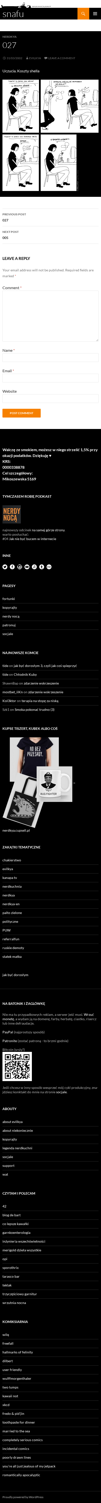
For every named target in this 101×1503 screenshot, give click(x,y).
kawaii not (10, 1396)
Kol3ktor (9, 701)
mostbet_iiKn (12, 692)
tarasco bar (11, 1276)
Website (9, 391)
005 (10, 235)
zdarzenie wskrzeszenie (41, 683)
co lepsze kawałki (15, 1224)
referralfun (10, 939)
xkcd (6, 1405)
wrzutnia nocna (14, 1303)
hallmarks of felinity (17, 1352)
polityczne (10, 921)
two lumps (10, 1387)
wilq (5, 1334)
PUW (6, 930)
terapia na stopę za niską (40, 701)
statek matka (12, 956)
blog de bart (11, 1215)
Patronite (9, 1041)
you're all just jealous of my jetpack (28, 1466)
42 (4, 1206)
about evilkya (12, 1122)
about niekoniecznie (17, 1130)
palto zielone (12, 913)
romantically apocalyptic (21, 1475)
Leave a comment (61, 58)
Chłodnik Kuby (25, 674)
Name (8, 350)
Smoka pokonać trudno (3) (34, 709)
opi (4, 1259)
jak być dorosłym (15, 975)
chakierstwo (11, 860)
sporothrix (10, 1267)
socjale (7, 634)
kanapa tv (9, 877)
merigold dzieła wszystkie (21, 1250)
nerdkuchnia (12, 886)
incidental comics (15, 1448)
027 (14, 217)
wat (5, 1174)
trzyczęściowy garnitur (19, 1294)
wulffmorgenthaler (16, 1378)
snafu (13, 13)
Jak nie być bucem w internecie (32, 539)
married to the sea (16, 1431)
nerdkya (9, 36)
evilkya (35, 58)
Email (8, 370)
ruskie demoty (13, 948)
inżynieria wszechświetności (23, 1241)
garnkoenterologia (16, 1232)
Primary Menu (95, 13)
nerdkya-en (11, 904)
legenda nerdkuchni (17, 1148)
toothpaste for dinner (18, 1422)
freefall (7, 1343)
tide (5, 666)
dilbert (7, 1361)
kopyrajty (9, 607)
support (8, 1165)
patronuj (9, 625)
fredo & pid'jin (13, 1413)
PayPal (7, 1032)
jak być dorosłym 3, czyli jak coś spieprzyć (45, 666)
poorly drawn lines (16, 1457)
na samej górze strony (48, 530)
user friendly (12, 1370)
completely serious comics (22, 1440)
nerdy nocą (10, 616)
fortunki (8, 599)
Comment (12, 287)
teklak (7, 1285)
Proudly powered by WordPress (22, 1497)
